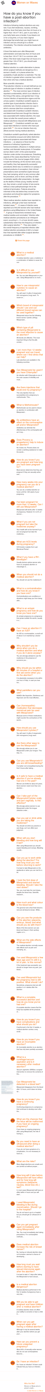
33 (11, 90)
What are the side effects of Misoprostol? (29, 941)
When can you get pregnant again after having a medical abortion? (30, 1324)
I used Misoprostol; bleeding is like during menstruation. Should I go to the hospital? (29, 1206)
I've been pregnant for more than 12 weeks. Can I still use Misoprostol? (30, 504)
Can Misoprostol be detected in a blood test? (29, 1083)
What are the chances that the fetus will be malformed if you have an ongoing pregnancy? (30, 1122)
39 (13, 128)
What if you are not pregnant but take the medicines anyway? (27, 524)
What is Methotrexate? (28, 404)
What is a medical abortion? (25, 253)
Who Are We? (29, 1383)
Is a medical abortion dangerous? (27, 1285)
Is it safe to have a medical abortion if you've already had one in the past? (30, 778)
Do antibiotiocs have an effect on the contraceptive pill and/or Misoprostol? (29, 422)
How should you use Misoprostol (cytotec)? (27, 729)
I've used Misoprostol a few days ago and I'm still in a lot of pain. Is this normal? (30, 960)
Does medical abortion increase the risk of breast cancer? (29, 1247)
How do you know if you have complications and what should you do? (28, 1022)
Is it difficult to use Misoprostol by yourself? (28, 271)
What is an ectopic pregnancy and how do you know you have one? (30, 610)
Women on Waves (27, 2)
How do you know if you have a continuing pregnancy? (28, 1101)
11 (13, 123)
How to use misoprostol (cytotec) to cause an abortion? (28, 288)
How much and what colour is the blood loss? (30, 903)
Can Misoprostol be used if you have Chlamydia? (29, 371)
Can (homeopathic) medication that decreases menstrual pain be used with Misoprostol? (29, 709)
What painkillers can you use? (28, 691)
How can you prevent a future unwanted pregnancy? (28, 1344)
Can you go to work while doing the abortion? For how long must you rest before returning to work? (29, 861)
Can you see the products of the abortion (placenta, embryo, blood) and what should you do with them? (29, 921)
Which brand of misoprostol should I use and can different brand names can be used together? (30, 309)
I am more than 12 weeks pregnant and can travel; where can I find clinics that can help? (30, 353)
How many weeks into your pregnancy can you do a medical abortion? (30, 484)
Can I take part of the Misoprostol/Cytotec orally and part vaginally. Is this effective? (29, 799)
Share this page (23, 240)
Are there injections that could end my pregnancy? (29, 388)
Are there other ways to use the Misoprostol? (28, 744)
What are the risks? (26, 1161)
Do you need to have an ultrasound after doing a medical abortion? (28, 1144)
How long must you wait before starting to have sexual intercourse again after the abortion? (28, 1268)
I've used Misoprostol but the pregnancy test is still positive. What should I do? (30, 980)
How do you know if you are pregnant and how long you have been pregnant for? (30, 463)
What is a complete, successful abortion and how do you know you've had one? (28, 1000)
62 (19, 196)
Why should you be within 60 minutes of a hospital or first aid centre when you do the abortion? (29, 671)
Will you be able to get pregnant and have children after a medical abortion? (30, 1304)
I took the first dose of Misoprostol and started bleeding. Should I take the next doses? (29, 883)
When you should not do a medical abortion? (29, 575)
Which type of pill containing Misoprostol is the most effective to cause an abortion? (30, 331)
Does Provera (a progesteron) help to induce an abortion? (30, 442)
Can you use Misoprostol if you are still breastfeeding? (30, 761)
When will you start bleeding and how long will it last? (29, 840)
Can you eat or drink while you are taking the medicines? (29, 820)
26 (16, 205)
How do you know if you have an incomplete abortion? (28, 1042)
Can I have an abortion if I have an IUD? (29, 629)
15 (4, 212)
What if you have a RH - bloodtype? (28, 558)
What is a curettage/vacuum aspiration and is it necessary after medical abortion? (28, 1061)
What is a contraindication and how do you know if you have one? (29, 591)
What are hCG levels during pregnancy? (27, 543)
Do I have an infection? (28, 1361)
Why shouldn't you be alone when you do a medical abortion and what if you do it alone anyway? (29, 649)
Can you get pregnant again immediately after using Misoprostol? (28, 1227)
